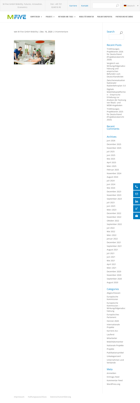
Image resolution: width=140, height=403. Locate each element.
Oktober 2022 (113, 220)
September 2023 (114, 198)
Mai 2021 (111, 260)
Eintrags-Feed (113, 377)
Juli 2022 (111, 228)
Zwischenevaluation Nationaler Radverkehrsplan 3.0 (116, 83)
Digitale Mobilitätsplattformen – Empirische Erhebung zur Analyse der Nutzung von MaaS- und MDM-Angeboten (116, 97)
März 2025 (111, 166)
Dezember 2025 (114, 144)
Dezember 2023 (114, 191)
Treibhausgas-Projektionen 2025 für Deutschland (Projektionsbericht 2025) (115, 114)
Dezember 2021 (114, 242)
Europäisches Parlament (113, 316)
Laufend (110, 334)
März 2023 (111, 209)
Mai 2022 (111, 231)
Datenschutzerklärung (60, 396)
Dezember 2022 (114, 213)
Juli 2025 (111, 151)
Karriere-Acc (112, 330)
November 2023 (114, 195)
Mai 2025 (111, 158)
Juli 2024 (111, 180)
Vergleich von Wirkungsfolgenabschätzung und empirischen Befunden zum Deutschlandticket (116, 70)
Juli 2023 (111, 202)
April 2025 (111, 162)
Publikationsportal (104, 17)
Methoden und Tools (65, 17)
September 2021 (114, 246)
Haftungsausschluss (37, 396)
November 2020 (114, 275)
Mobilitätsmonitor (86, 17)
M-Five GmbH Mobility (28, 31)
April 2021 (111, 264)
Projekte (49, 17)
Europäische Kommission (112, 298)
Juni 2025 (111, 155)
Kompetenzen (35, 17)
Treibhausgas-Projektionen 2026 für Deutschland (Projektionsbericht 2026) (115, 54)
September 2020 (114, 278)
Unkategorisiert (114, 356)
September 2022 (114, 224)
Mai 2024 (111, 188)
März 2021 (111, 267)
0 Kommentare (61, 31)
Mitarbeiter (112, 338)
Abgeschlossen (113, 293)
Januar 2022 (112, 238)
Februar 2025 (113, 169)
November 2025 (114, 148)
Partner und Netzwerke (124, 17)
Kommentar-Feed (115, 380)
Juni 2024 (111, 184)
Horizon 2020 (113, 321)
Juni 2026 (111, 140)
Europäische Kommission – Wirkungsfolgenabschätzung (116, 307)
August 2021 (112, 249)
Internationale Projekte (113, 326)
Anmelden (111, 373)
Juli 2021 (111, 253)
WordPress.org (113, 384)
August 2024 (112, 177)
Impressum (19, 396)
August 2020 (112, 282)
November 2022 (114, 217)
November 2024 (114, 173)
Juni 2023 (111, 206)
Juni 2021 (111, 257)
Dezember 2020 (114, 271)
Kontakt (84, 5)
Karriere (73, 5)
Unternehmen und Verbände (115, 361)
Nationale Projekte (115, 345)
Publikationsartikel (115, 352)
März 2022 (111, 235)
